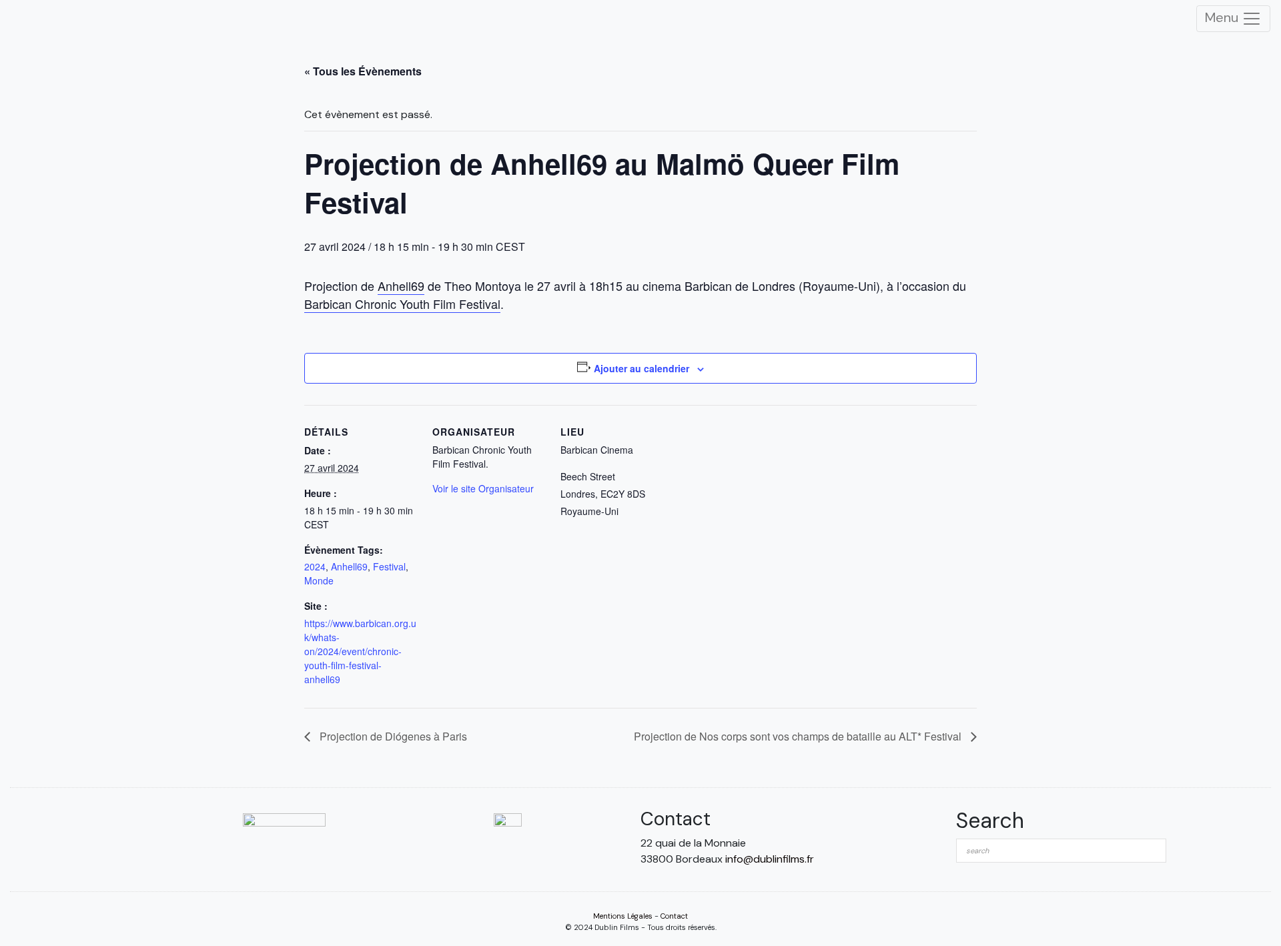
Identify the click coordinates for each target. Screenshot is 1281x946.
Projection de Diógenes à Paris (392, 736)
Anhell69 (401, 285)
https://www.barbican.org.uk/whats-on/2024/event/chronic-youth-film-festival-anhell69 (360, 651)
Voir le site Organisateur (483, 488)
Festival (389, 566)
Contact (674, 916)
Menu (1223, 17)
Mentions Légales (623, 916)
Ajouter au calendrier (641, 368)
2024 (315, 566)
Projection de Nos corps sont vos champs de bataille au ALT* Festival (799, 736)
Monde (319, 580)
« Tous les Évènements (363, 71)
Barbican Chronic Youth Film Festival (402, 303)
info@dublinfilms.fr (769, 859)
